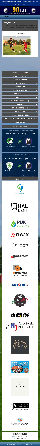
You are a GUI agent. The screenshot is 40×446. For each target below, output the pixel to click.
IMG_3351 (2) (9, 22)
